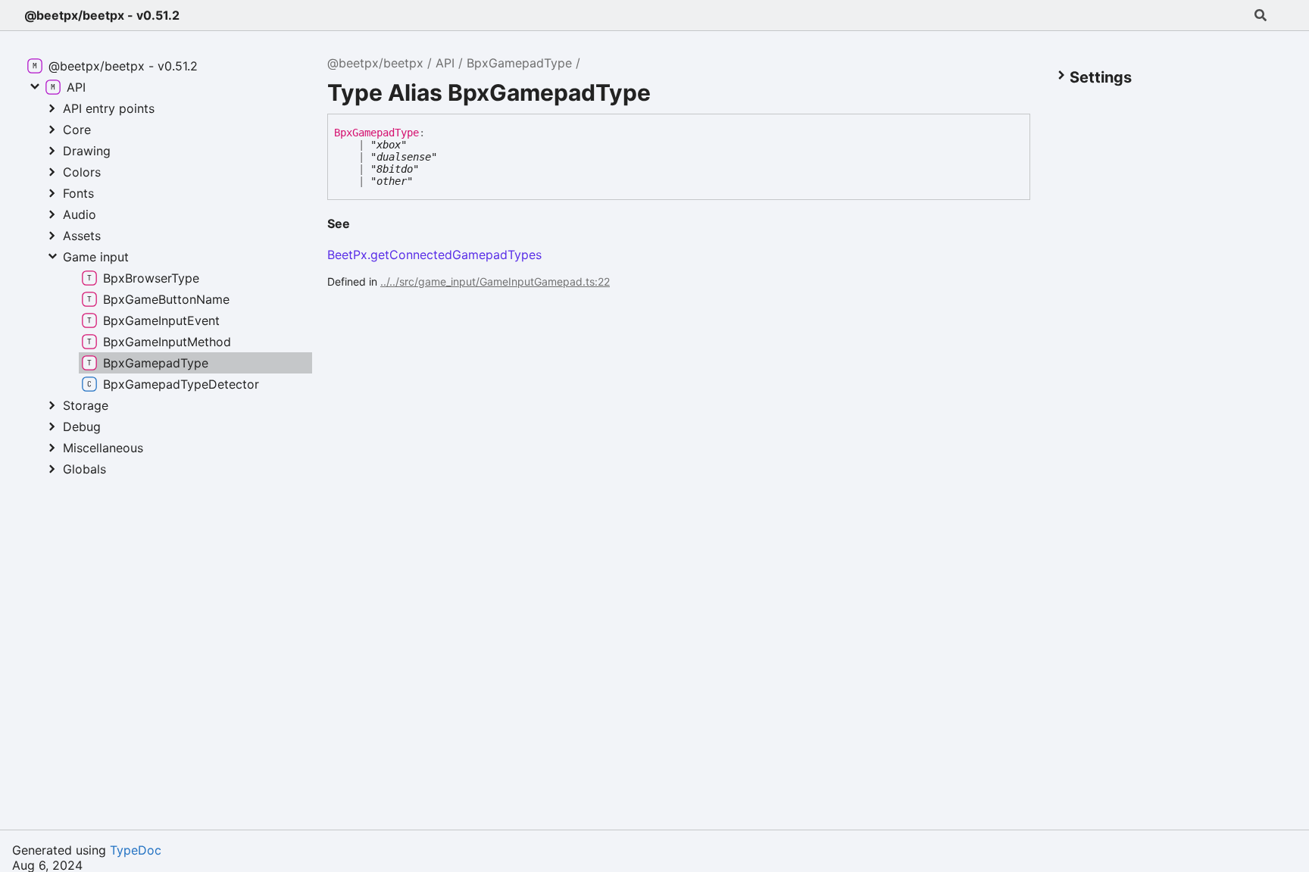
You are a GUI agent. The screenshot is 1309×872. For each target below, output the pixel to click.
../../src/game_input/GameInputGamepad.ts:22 (495, 281)
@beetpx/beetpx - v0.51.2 (102, 15)
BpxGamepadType (519, 62)
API (445, 62)
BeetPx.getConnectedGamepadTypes (434, 254)
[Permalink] (362, 224)
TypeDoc (135, 850)
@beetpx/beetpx (375, 62)
